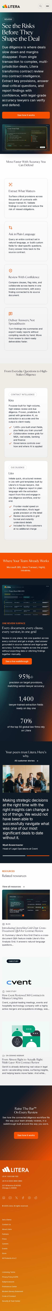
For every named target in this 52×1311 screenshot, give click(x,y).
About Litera (7, 1229)
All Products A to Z (9, 1258)
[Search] (40, 6)
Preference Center (9, 1287)
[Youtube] (10, 1197)
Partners (5, 1234)
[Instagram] (29, 1197)
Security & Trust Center (11, 1301)
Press (4, 1239)
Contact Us (6, 1224)
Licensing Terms (8, 1272)
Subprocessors (8, 1282)
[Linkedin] (3, 1197)
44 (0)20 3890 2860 (14, 1181)
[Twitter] (16, 1197)
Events (4, 1249)
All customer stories (25, 760)
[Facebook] (23, 1197)
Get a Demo (6, 1220)
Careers (5, 1244)
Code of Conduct (9, 1296)
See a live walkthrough (17, 661)
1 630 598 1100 (12, 1176)
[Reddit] (35, 1197)
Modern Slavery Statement (12, 1291)
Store (4, 1253)
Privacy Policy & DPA (10, 1277)
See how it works (26, 115)
